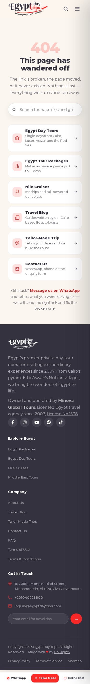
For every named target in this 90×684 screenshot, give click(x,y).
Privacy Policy (19, 661)
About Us (16, 503)
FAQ (12, 540)
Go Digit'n (62, 652)
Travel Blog (17, 512)
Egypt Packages (22, 449)
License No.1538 (62, 414)
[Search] (66, 9)
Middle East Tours (23, 477)
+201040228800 (29, 597)
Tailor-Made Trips (22, 521)
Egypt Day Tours (22, 458)
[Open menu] (77, 9)
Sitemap (75, 661)
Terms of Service (49, 661)
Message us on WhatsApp (55, 290)
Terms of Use (19, 550)
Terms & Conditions (24, 559)
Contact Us (17, 531)
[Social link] (13, 422)
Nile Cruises (18, 468)
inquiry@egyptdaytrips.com (38, 606)
